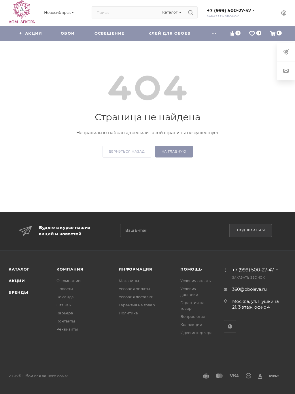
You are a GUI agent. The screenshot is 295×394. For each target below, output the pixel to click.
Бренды (18, 292)
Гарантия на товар (137, 305)
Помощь (191, 269)
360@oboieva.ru (249, 289)
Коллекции (191, 324)
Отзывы (63, 305)
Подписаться (251, 230)
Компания (69, 269)
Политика (128, 313)
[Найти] (191, 12)
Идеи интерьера (196, 332)
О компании (68, 280)
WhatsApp (230, 326)
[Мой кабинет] (283, 13)
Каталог (19, 269)
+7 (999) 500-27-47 (229, 10)
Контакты (65, 321)
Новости (64, 288)
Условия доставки (136, 296)
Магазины (129, 280)
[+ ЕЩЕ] (214, 33)
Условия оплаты (134, 288)
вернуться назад (127, 151)
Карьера (64, 313)
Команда (65, 296)
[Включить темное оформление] (267, 12)
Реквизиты (67, 329)
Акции (17, 280)
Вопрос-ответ (193, 316)
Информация (135, 269)
